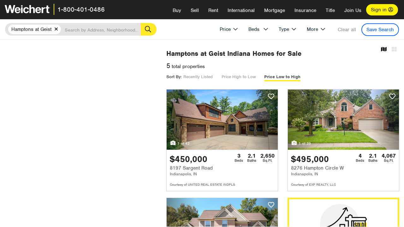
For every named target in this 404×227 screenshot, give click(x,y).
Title (330, 10)
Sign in (379, 10)
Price (225, 29)
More (312, 29)
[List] (394, 50)
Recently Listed (198, 76)
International (241, 10)
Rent (213, 10)
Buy (177, 10)
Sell (195, 10)
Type (284, 29)
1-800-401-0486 (81, 9)
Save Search (380, 29)
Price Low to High (282, 76)
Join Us (352, 10)
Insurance (305, 10)
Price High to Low (239, 76)
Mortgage (274, 10)
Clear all (347, 29)
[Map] (383, 50)
